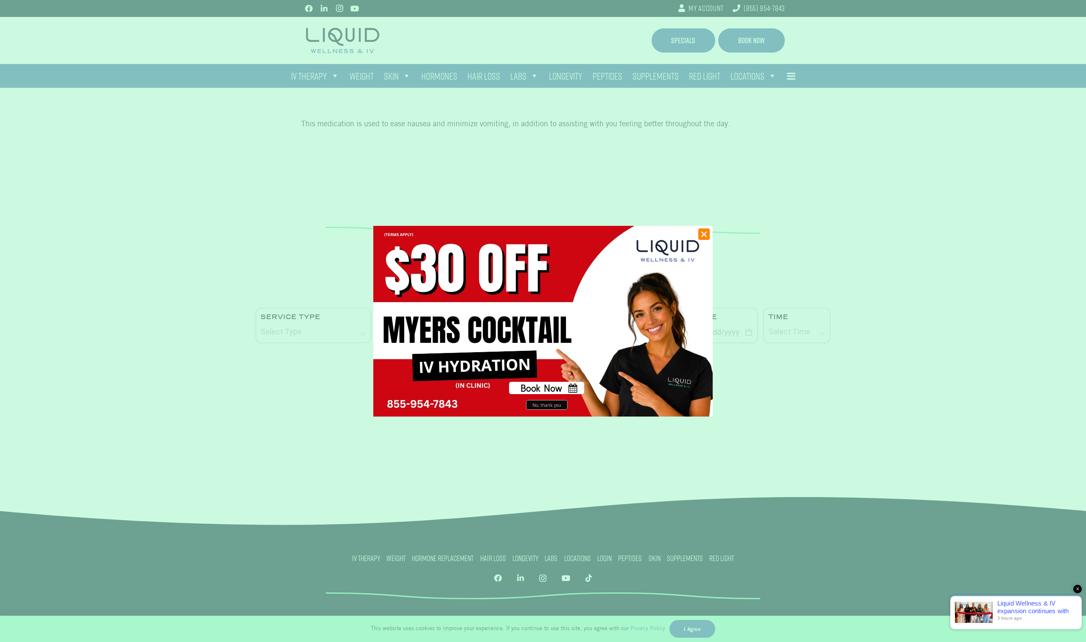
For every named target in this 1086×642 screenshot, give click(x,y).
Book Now (541, 388)
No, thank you (546, 405)
